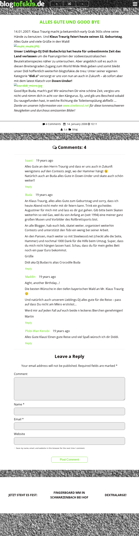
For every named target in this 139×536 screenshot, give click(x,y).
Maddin (30, 277)
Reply (28, 186)
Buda (28, 195)
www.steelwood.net (76, 105)
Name (19, 404)
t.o (65, 129)
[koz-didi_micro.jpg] (28, 86)
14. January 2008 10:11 (81, 124)
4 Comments (53, 124)
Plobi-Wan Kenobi (37, 331)
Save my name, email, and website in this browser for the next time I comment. (50, 448)
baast (29, 160)
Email (19, 419)
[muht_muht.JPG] (26, 46)
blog (75, 129)
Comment (21, 374)
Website (19, 434)
